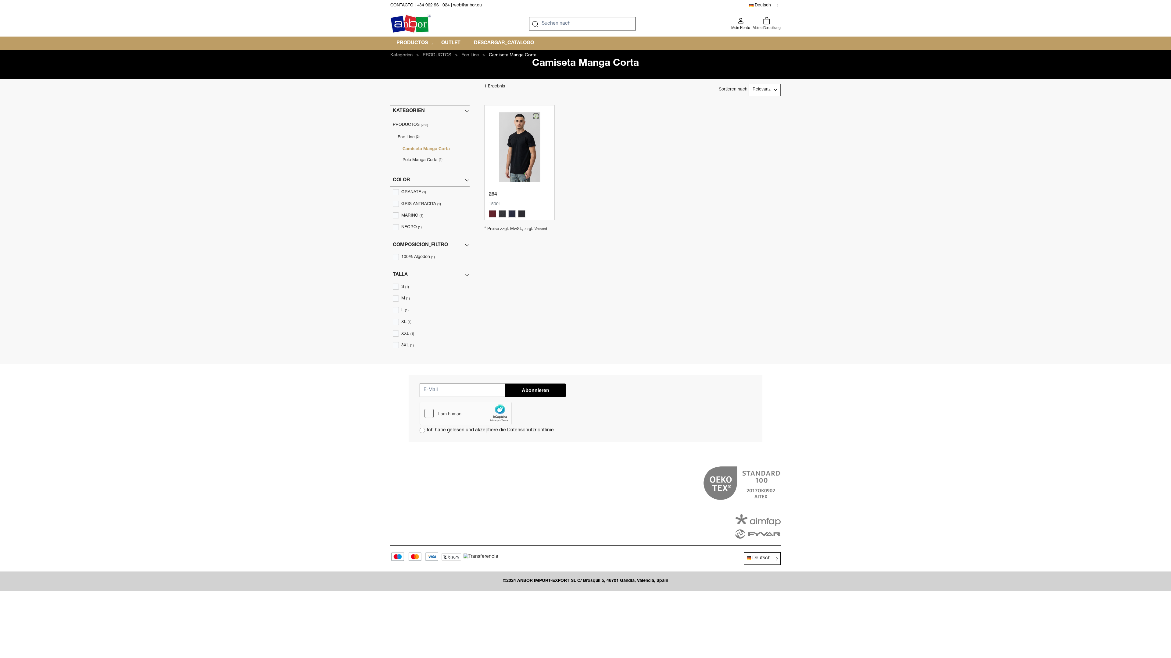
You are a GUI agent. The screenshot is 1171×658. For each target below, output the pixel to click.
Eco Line (409, 137)
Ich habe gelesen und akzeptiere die (490, 430)
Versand (541, 229)
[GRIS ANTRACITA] (502, 214)
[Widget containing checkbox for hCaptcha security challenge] (466, 413)
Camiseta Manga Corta (426, 149)
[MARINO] (512, 214)
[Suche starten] (535, 23)
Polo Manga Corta (422, 160)
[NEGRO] (521, 214)
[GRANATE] (492, 214)
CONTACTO (402, 5)
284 (493, 194)
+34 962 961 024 (433, 5)
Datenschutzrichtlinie (530, 430)
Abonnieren (535, 390)
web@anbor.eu (467, 5)
